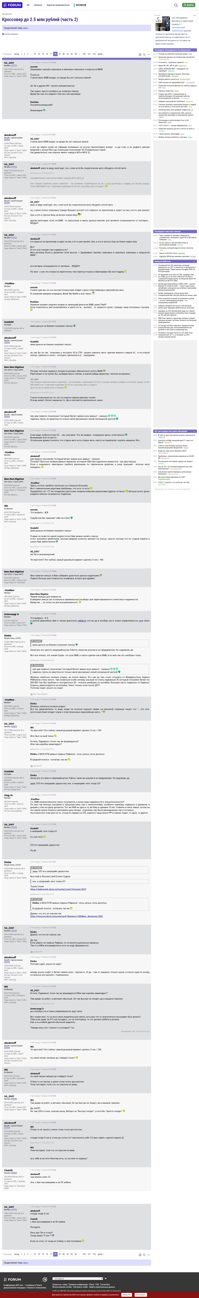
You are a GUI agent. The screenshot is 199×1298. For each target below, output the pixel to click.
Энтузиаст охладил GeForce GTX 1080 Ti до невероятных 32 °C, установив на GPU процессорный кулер (175, 335)
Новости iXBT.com (163, 261)
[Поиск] (176, 5)
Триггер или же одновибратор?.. (172, 82)
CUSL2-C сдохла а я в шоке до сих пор (173, 482)
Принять (127, 1295)
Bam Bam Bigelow (40, 694)
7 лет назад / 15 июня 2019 (43, 635)
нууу (141, 620)
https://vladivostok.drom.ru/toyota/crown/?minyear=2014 (58, 889)
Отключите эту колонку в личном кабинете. (173, 489)
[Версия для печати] (140, 54)
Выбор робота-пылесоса (169, 79)
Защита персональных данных (102, 1286)
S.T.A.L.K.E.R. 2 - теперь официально (173, 126)
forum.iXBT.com (107, 1291)
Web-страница (10, 157)
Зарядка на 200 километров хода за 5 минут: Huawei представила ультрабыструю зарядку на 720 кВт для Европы (177, 313)
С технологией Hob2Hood (178, 27)
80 (64, 54)
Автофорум (7, 14)
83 (76, 54)
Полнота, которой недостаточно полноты (176, 248)
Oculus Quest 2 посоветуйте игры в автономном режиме (173, 244)
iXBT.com (57, 1291)
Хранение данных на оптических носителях (177, 57)
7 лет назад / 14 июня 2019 (43, 63)
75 (43, 54)
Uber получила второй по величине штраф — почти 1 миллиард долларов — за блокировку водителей (176, 300)
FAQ (97, 1284)
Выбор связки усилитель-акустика (173, 137)
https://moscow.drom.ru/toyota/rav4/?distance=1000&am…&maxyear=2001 (66, 916)
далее (100, 54)
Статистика (105, 1284)
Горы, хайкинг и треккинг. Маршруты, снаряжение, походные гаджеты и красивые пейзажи (177, 237)
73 (35, 54)
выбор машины (11, 34)
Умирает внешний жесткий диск (172, 101)
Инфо (146, 63)
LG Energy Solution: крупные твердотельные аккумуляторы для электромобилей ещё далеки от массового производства (176, 328)
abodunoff (37, 766)
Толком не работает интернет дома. (173, 54)
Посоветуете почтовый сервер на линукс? (175, 461)
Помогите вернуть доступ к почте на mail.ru (176, 129)
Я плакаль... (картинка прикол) (171, 62)
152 (94, 54)
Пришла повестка (166, 91)
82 (72, 54)
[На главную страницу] (12, 5)
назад (16, 54)
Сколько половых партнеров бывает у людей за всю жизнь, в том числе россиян (177, 106)
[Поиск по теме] (144, 54)
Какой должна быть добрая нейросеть (174, 110)
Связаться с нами (59, 1284)
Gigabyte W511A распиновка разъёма (174, 256)
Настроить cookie (80, 1286)
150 (84, 54)
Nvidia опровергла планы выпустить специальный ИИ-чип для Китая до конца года (177, 294)
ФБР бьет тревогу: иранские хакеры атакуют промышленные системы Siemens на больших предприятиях (177, 320)
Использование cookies (62, 1286)
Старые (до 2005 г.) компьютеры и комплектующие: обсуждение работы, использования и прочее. (174, 96)
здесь (25, 27)
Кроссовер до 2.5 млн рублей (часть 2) (40, 19)
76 (47, 54)
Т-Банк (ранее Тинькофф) (169, 134)
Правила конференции (78, 1284)
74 (39, 54)
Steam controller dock (168, 253)
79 (60, 54)
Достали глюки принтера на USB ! (171, 477)
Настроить (141, 1295)
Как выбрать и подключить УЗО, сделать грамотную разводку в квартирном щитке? (176, 114)
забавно (82, 620)
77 (51, 54)
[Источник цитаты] (104, 69)
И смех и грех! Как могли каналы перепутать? (176, 435)
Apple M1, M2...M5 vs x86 (168, 66)
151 (89, 54)
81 (68, 54)
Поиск (91, 1284)
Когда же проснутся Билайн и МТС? (172, 451)
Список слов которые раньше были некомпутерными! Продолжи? (172, 447)
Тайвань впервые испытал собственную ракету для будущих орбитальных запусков (176, 307)
